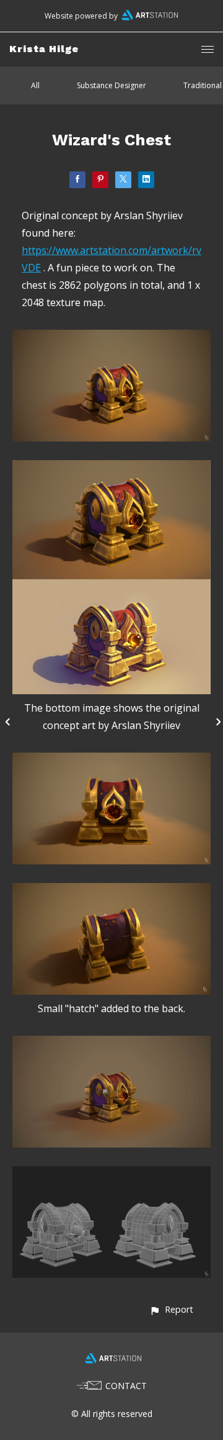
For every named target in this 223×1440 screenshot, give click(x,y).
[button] (171, 1309)
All (35, 85)
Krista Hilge (44, 49)
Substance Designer (111, 85)
